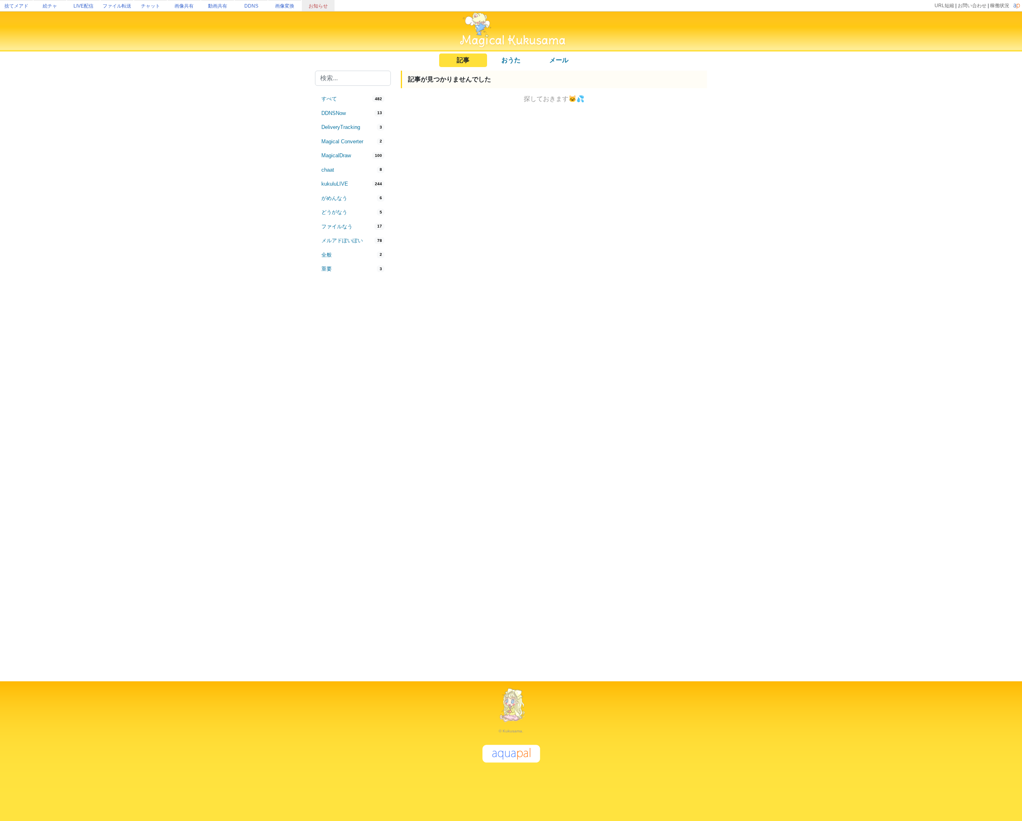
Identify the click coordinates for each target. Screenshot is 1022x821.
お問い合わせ (972, 5)
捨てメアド (16, 6)
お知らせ (318, 6)
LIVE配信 (83, 6)
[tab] (353, 99)
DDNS (251, 6)
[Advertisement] (353, 408)
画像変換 (284, 6)
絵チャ (50, 6)
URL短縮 (944, 5)
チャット (150, 6)
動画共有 (217, 6)
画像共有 (184, 6)
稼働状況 (999, 5)
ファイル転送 (117, 6)
